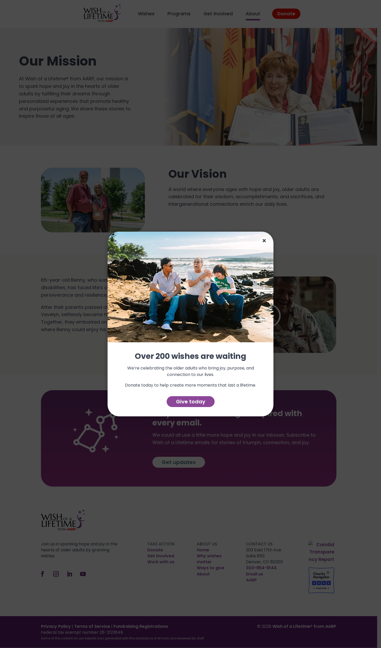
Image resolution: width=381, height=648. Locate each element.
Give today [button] (190, 401)
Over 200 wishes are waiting (190, 357)
